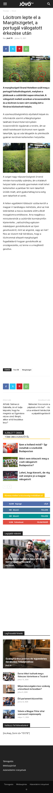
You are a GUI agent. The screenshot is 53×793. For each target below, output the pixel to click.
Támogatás (8, 761)
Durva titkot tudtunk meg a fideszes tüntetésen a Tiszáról (26, 560)
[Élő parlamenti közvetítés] (9, 701)
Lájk (46, 504)
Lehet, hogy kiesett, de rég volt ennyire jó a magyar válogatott (34, 476)
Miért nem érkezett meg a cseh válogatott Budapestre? (34, 462)
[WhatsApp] (26, 49)
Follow (44, 510)
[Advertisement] (26, 281)
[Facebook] (6, 49)
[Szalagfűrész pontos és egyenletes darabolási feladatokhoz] (26, 653)
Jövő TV (10, 38)
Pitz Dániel (9, 565)
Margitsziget (26, 370)
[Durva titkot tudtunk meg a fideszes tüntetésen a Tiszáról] (26, 554)
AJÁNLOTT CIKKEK (13, 433)
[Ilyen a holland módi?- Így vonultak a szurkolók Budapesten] (10, 448)
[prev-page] (5, 487)
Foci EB (16, 370)
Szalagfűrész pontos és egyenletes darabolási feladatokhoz (26, 660)
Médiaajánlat (9, 765)
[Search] (49, 4)
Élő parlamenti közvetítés (30, 699)
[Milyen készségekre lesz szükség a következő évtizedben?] (9, 689)
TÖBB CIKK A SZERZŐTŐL (17, 437)
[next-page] (9, 487)
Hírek (14, 11)
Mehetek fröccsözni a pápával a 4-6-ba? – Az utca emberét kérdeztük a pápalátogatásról (38, 409)
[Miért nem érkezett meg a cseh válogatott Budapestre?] (10, 462)
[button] (5, 4)
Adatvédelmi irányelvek (14, 770)
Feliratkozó (42, 522)
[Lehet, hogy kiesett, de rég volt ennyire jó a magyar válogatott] (10, 476)
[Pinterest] (19, 49)
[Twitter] (13, 49)
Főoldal (6, 11)
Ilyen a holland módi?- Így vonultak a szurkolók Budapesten (33, 448)
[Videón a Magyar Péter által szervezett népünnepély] (9, 714)
